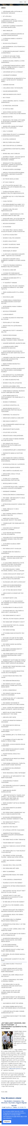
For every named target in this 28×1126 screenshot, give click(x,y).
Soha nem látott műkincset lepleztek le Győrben (10, 528)
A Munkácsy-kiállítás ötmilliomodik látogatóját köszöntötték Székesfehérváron (13, 359)
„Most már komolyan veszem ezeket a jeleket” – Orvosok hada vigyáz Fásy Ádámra (13, 558)
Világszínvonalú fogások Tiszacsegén (9, 781)
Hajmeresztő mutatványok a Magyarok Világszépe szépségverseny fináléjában (12, 834)
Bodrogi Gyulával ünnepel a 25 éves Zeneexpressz (12, 61)
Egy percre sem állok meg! (11, 179)
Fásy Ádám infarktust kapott (12, 615)
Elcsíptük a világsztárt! (10, 234)
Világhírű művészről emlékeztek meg (14, 343)
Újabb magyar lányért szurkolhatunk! (8, 791)
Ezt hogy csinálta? (8, 182)
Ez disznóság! (7, 226)
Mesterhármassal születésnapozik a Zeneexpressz (13, 47)
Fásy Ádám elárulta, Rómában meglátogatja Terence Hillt (11, 920)
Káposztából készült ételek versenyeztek (10, 474)
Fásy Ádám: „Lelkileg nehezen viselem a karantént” (13, 744)
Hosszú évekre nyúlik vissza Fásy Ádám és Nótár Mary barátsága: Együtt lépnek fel (13, 352)
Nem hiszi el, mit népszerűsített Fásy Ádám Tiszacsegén (13, 776)
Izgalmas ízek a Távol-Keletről (12, 865)
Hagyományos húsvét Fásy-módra (13, 1003)
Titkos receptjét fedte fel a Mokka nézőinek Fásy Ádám (12, 625)
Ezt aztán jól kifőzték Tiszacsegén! (13, 830)
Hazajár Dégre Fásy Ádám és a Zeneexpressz (10, 552)
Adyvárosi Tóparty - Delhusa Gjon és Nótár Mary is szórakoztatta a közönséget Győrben (13, 158)
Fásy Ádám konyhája (9, 630)
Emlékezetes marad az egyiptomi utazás (12, 453)
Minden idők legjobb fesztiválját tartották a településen (12, 127)
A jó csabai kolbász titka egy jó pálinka (11, 964)
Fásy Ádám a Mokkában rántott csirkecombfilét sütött (11, 649)
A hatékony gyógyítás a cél (11, 405)
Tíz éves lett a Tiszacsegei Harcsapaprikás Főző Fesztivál (10, 479)
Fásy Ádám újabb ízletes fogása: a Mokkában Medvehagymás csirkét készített (12, 655)
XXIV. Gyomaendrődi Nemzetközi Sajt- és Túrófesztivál (13, 425)
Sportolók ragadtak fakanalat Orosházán (11, 721)
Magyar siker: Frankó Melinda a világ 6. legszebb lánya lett (13, 667)
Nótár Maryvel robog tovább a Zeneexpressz (11, 307)
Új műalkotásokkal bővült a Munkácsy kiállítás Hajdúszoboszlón (12, 192)
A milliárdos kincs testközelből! (13, 88)
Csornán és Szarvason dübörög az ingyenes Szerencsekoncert (12, 34)
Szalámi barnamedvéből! (10, 91)
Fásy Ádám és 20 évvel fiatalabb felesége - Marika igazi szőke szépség (12, 856)
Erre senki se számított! (10, 421)
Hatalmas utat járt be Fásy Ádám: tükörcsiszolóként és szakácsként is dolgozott (12, 639)
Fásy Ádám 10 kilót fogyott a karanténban (11, 730)
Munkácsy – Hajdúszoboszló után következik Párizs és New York (12, 214)
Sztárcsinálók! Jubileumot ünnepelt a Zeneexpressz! (13, 52)
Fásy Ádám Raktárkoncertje (11, 680)
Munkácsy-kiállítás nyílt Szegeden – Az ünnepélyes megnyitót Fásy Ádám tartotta (13, 287)
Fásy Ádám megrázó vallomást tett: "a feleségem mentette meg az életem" (13, 205)
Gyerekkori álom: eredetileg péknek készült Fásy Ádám (12, 759)
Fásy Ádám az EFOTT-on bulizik (12, 548)
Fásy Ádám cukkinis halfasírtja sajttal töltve (11, 644)
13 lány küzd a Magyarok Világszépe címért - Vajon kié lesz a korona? (13, 254)
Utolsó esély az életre (10, 432)
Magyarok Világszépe (21, 1102)
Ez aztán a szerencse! (9, 139)
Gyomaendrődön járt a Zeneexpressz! (14, 450)
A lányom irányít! (8, 314)
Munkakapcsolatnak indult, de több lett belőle (13, 924)
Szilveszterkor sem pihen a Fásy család (11, 676)
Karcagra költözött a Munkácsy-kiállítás (12, 331)
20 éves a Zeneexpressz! (9, 690)
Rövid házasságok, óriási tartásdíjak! (14, 773)
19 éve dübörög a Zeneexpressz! (12, 879)
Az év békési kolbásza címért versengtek (10, 544)
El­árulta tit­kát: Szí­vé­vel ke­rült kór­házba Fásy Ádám (13, 929)
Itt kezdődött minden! (10, 282)
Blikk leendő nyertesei (15, 1068)
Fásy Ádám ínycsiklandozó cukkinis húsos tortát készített (12, 749)
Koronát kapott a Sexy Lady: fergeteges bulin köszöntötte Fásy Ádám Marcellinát (12, 897)
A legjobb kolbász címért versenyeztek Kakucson (9, 347)
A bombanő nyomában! (10, 75)
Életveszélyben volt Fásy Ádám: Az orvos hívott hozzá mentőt (12, 611)
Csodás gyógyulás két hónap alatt (13, 574)
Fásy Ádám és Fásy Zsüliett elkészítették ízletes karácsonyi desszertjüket (11, 445)
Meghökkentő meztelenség (11, 429)
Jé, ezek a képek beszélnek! (10, 247)
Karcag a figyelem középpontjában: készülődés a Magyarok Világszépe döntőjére (12, 174)
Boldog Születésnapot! (10, 43)
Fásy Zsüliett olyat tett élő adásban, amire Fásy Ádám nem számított (10, 992)
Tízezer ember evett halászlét (12, 842)
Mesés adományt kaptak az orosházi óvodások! (13, 803)
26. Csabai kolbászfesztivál (11, 379)
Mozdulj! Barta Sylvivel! (10, 483)
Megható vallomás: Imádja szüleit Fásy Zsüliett (12, 975)
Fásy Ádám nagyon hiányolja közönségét (10, 725)
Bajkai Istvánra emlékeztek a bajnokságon (10, 364)
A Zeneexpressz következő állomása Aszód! (13, 149)
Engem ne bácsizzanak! (10, 335)
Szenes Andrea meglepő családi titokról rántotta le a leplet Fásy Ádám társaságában (11, 970)
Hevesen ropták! (8, 117)
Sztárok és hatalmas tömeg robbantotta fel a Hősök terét (10, 56)
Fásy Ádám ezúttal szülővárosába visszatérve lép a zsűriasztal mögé (12, 375)
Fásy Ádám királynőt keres (11, 868)
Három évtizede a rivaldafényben (13, 435)
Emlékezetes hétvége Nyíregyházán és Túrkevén (13, 886)
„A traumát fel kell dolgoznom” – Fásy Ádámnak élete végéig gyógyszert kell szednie (12, 602)
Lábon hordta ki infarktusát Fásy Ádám (12, 593)
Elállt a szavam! (8, 131)
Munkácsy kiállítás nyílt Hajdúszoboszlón (9, 209)
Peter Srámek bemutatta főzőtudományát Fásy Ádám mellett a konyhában (13, 397)
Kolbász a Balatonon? (10, 241)
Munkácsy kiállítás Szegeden (11, 238)
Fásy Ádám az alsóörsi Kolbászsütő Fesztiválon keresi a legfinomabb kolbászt (13, 370)
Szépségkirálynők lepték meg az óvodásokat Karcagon (11, 12)
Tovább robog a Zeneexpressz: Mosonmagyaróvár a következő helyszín (11, 301)
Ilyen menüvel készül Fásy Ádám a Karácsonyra (12, 915)
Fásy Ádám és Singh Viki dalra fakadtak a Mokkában (10, 694)
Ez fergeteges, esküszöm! (10, 105)
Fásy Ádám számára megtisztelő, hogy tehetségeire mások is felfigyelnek (13, 1007)
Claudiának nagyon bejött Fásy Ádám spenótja (13, 1016)
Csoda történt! (7, 201)
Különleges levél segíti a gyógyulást (14, 582)
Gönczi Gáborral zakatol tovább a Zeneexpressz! (12, 101)
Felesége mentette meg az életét (13, 607)
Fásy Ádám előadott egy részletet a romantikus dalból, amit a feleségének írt (13, 998)
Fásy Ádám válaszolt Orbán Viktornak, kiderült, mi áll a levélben (12, 569)
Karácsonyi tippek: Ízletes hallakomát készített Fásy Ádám (11, 519)
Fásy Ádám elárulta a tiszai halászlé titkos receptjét (13, 851)
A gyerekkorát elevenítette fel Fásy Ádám (13, 959)
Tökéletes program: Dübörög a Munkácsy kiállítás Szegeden (11, 265)
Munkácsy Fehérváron (9, 402)
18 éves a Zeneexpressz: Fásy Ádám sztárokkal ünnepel (12, 980)
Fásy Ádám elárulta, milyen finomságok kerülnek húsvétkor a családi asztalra (11, 986)
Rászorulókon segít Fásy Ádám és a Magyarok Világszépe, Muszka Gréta (12, 910)
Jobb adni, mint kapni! (9, 717)
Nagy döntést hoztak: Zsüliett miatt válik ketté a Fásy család (13, 891)
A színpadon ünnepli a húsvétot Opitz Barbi (11, 39)
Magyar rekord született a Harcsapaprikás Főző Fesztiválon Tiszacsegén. (11, 410)
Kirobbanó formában (9, 491)
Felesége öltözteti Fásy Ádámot (12, 882)
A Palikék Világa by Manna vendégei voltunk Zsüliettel (12, 439)
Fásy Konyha (11, 1102)
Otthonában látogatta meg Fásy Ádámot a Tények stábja (12, 740)
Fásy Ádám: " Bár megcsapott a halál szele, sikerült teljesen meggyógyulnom (13, 499)
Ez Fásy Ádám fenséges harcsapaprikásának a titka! (9, 945)
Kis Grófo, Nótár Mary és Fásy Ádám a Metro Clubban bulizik (13, 934)
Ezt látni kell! (7, 16)
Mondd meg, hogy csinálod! (11, 153)
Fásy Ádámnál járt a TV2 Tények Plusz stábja (13, 735)
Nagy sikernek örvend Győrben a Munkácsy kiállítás (12, 514)
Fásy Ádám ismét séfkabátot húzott (14, 622)
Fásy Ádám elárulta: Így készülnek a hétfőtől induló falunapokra (13, 577)
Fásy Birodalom (8, 1101)
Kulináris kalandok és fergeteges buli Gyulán (12, 318)
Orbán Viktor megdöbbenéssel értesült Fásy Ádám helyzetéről (11, 585)
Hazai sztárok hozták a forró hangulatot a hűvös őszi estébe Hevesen (13, 112)
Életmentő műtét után (10, 598)
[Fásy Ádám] (7, 1040)
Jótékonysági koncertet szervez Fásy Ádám (13, 504)
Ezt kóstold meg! (8, 109)
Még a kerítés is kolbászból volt (13, 470)
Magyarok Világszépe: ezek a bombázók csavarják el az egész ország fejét (13, 260)
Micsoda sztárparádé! (9, 311)
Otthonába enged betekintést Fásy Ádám (12, 633)
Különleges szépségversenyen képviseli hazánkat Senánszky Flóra (12, 818)
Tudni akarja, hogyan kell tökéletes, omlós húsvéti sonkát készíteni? (13, 764)
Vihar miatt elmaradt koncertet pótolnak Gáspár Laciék (12, 26)
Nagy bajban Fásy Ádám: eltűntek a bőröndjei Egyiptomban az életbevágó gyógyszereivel (12, 459)
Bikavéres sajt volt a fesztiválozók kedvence (12, 197)
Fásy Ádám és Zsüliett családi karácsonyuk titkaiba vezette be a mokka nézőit (11, 685)
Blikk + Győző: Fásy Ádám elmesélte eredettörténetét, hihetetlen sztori (12, 708)
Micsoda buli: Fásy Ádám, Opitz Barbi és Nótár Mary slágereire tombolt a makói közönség (13, 121)
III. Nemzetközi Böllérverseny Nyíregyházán (11, 768)
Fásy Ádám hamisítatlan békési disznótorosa (11, 808)
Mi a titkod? (6, 97)
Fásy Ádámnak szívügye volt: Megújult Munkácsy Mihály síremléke (12, 339)
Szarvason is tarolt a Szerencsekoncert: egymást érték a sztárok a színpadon (12, 21)
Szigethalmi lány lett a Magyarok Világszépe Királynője (12, 698)
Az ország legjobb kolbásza (11, 467)
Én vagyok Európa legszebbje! (12, 169)
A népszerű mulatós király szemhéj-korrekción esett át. (12, 1011)
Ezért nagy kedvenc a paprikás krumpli (11, 861)
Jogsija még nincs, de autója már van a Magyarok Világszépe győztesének (13, 219)
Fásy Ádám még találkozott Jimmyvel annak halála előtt (13, 786)
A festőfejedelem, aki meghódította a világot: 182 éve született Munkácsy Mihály (13, 80)
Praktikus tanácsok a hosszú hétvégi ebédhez (13, 846)
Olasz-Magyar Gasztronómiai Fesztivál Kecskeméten (11, 533)
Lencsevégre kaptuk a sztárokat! (13, 72)
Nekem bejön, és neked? (10, 251)
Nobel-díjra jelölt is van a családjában (10, 509)
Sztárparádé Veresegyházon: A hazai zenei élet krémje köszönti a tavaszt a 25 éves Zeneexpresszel (13, 67)
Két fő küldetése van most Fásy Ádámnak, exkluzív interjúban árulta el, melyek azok (13, 187)
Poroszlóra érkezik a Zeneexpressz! (13, 494)
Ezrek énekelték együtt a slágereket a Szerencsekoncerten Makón (13, 135)
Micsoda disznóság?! (9, 223)
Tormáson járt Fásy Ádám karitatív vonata (12, 523)
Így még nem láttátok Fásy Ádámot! (13, 902)
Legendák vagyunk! (8, 84)
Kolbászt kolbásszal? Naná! (11, 244)
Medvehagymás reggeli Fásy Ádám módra (12, 875)
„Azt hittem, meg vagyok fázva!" (12, 590)
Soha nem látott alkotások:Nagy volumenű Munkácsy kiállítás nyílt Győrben (12, 539)
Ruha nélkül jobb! (8, 297)
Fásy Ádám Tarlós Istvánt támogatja (14, 839)
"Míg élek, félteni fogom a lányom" (13, 618)
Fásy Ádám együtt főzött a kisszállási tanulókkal (10, 822)
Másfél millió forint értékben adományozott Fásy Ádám (11, 713)
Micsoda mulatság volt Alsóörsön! (13, 464)
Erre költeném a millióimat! (11, 142)
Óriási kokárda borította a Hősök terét (12, 292)
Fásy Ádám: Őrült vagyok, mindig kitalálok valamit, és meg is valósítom (12, 230)
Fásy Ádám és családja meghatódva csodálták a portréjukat (12, 671)
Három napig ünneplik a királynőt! (13, 418)
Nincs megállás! (7, 30)
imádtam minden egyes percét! (12, 94)
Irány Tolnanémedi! (9, 871)
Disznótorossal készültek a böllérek (10, 754)
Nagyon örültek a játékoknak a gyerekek (11, 326)
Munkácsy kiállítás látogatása (12, 383)
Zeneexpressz (16, 1101)
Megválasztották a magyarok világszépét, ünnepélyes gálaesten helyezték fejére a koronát (11, 164)
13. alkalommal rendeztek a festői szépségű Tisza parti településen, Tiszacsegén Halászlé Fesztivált (12, 564)
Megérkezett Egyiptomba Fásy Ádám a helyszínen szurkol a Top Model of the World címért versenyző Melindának (13, 661)
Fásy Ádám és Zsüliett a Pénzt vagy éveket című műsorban (12, 950)
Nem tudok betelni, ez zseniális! (12, 145)
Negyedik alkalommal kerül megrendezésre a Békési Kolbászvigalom (13, 386)
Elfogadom (7, 1121)
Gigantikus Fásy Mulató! (10, 826)
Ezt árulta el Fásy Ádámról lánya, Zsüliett (12, 905)
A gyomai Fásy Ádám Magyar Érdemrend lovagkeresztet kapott (12, 273)
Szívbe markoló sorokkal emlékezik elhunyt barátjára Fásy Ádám (13, 391)
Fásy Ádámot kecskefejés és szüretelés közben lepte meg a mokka (12, 703)
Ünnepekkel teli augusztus (11, 414)
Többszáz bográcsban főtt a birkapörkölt (11, 278)
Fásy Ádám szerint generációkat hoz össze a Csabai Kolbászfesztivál (13, 813)
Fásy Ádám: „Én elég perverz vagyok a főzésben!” (13, 954)
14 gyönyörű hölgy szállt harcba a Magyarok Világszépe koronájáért (12, 487)
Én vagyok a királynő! (9, 270)
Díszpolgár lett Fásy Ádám (11, 322)
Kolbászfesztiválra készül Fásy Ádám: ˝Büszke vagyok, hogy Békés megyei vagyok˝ (11, 940)
